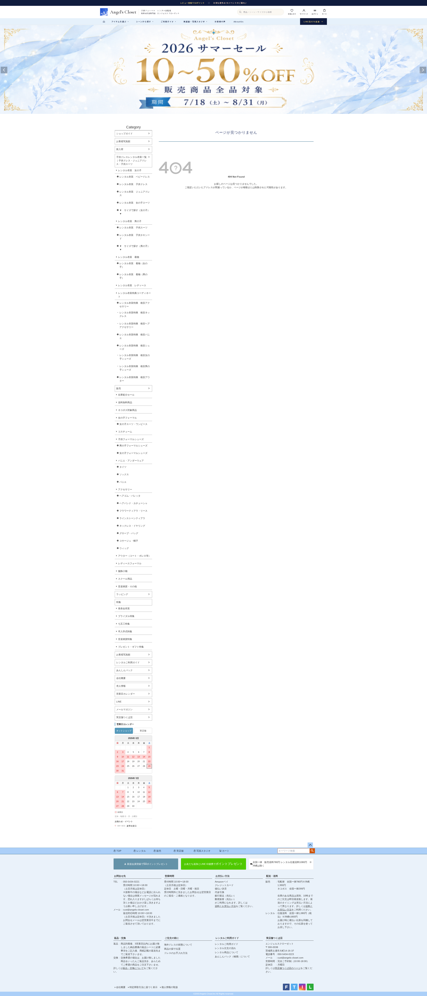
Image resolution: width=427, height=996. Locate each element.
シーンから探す (144, 21)
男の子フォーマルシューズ (133, 445)
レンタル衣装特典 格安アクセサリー (134, 305)
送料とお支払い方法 (225, 906)
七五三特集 (124, 623)
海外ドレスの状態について (178, 944)
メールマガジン (124, 709)
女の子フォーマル (127, 417)
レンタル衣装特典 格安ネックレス (134, 314)
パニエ (122, 482)
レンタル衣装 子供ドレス (133, 184)
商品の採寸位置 (172, 948)
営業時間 (169, 876)
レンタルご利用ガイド (128, 662)
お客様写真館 (123, 141)
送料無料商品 (125, 402)
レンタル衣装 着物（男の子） (133, 276)
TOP (118, 850)
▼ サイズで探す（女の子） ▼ (135, 212)
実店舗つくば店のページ (288, 968)
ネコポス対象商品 (127, 410)
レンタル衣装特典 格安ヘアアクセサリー (134, 325)
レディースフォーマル (129, 563)
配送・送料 (272, 876)
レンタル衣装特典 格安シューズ (134, 347)
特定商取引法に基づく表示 (143, 987)
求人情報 (121, 686)
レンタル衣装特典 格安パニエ (134, 336)
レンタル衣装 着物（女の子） (133, 265)
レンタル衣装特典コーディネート (134, 295)
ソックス (124, 474)
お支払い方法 (223, 876)
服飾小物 (122, 571)
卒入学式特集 (125, 631)
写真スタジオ (203, 850)
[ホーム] (104, 21)
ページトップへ (310, 845)
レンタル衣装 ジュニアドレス (134, 193)
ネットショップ (123, 730)
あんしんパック (124, 670)
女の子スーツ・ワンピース (133, 424)
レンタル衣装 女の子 (129, 170)
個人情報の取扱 (169, 987)
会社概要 (121, 678)
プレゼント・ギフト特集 (131, 646)
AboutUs (239, 21)
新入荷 (119, 149)
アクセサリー (125, 489)
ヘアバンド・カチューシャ (133, 503)
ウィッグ (124, 548)
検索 (312, 850)
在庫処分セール (126, 394)
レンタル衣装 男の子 (129, 221)
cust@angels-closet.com (136, 909)
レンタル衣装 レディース (132, 285)
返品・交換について (133, 968)
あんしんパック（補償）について (232, 956)
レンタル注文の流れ (225, 948)
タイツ (122, 467)
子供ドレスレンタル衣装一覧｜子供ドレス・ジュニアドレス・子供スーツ (131, 160)
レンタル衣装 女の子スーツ (134, 202)
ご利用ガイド (168, 21)
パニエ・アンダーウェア (131, 460)
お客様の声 (220, 21)
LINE (118, 701)
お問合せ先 (120, 876)
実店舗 (143, 730)
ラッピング (122, 594)
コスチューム (125, 431)
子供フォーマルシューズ (131, 439)
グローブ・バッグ (128, 533)
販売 (118, 388)
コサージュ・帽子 (128, 540)
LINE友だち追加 (313, 21)
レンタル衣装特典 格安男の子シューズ (134, 368)
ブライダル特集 (126, 616)
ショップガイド (124, 133)
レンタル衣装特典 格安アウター (134, 379)
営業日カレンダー (125, 693)
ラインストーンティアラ (132, 518)
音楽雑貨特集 (125, 639)
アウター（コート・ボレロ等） (134, 555)
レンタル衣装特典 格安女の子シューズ (134, 357)
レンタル (141, 850)
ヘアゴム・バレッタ (129, 495)
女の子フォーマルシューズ (133, 453)
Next (423, 70)
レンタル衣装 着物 (128, 257)
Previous (4, 70)
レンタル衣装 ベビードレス (134, 176)
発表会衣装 (124, 608)
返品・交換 (120, 938)
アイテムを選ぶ (120, 21)
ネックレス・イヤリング (132, 525)
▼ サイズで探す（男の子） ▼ (135, 248)
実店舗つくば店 (124, 717)
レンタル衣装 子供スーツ (133, 227)
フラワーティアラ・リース (133, 510)
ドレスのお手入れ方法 (175, 953)
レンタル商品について (226, 952)
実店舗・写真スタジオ (195, 21)
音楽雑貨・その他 (127, 586)
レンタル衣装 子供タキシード (134, 237)
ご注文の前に (172, 938)
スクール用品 (125, 578)
